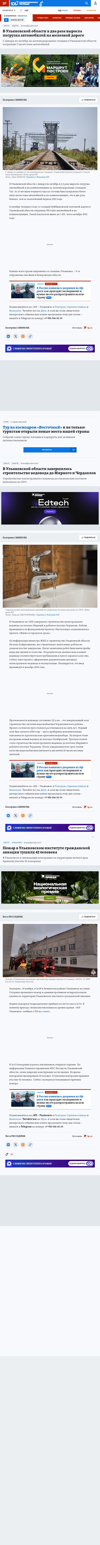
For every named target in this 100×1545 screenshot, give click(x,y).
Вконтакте (15, 310)
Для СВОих (89, 18)
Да (6, 20)
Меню (4, 3)
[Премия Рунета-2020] (40, 3)
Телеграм (60, 307)
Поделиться (89, 100)
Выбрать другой (17, 20)
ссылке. (46, 1011)
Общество (15, 25)
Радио (65, 10)
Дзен (43, 310)
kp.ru (90, 327)
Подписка (91, 10)
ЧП (12, 1154)
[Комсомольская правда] (24, 3)
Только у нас (42, 18)
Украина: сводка (73, 18)
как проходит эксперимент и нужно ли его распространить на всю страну (60, 292)
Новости (6, 25)
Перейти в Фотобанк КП (37, 176)
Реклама (77, 10)
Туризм (6, 422)
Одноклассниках (76, 307)
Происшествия (17, 842)
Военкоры (57, 18)
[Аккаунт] (95, 3)
